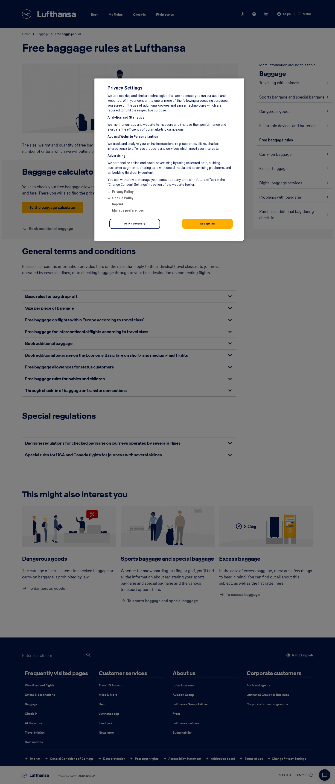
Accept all (207, 223)
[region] (169, 159)
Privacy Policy (123, 192)
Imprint (117, 204)
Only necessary (135, 223)
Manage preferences (128, 210)
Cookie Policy (122, 198)
